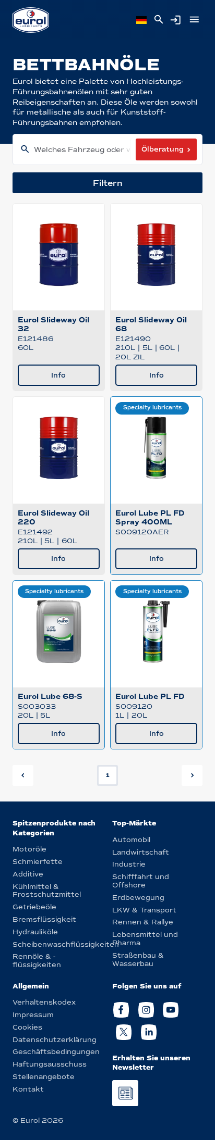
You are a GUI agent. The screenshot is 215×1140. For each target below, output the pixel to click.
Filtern (108, 183)
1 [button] (108, 775)
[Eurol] (31, 20)
